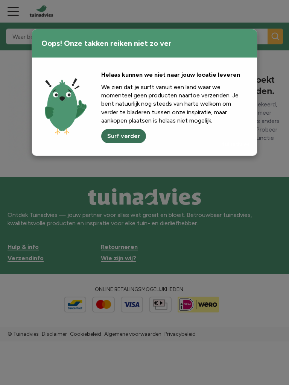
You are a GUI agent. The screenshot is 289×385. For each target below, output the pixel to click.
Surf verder (123, 135)
